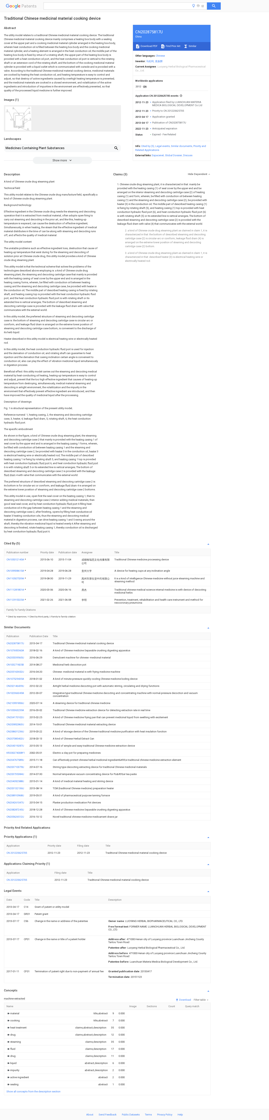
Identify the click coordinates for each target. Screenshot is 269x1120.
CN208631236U (15, 731)
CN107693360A (15, 650)
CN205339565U (15, 657)
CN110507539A (15, 578)
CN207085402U (15, 738)
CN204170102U (15, 717)
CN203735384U (15, 774)
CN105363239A (15, 710)
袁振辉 (159, 61)
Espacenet (158, 155)
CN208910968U (15, 795)
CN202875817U (15, 643)
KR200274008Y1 (15, 752)
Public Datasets (131, 1114)
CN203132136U (15, 788)
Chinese (160, 55)
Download (185, 999)
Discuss (187, 155)
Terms (148, 1114)
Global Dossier (173, 155)
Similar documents (181, 146)
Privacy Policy (164, 1114)
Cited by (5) (147, 146)
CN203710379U (15, 767)
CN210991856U (15, 703)
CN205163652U (15, 671)
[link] (12, 1013)
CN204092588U (15, 781)
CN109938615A (15, 570)
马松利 (150, 61)
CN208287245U (15, 809)
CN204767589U (15, 759)
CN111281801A (15, 589)
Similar (192, 46)
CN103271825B (15, 664)
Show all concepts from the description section (33, 1091)
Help (180, 1114)
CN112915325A (15, 599)
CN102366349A (15, 693)
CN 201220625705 (16, 852)
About (89, 1114)
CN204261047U (15, 802)
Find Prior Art (172, 46)
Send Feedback (108, 1114)
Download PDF (149, 46)
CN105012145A (15, 559)
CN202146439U (15, 685)
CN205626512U (15, 816)
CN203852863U (15, 724)
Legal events (162, 146)
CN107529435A (15, 678)
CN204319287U (15, 745)
